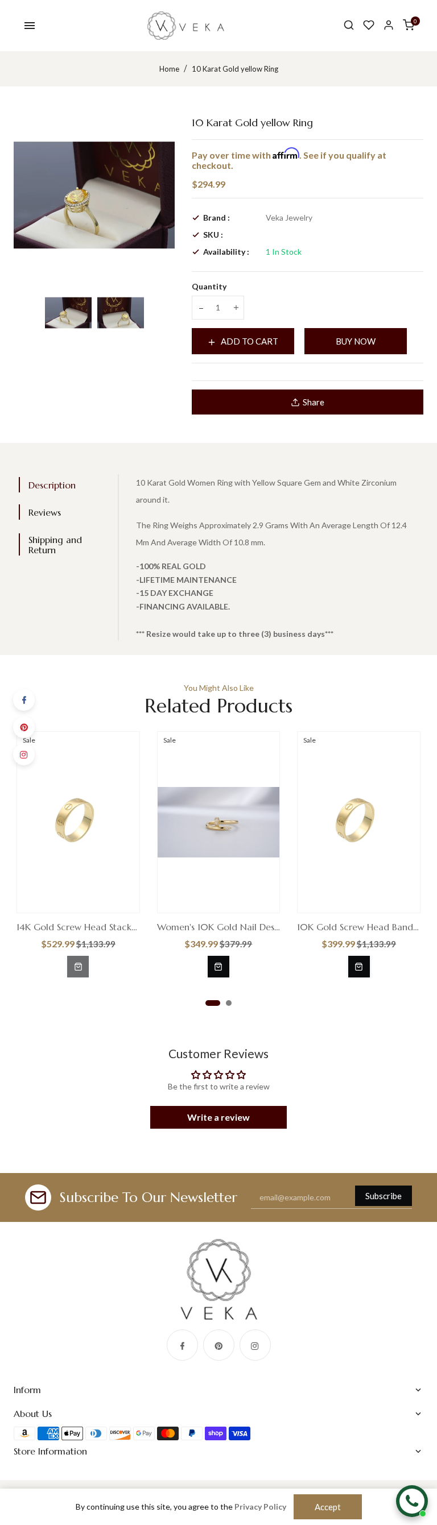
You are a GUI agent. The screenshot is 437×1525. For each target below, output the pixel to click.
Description (52, 485)
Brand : (216, 217)
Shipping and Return (55, 545)
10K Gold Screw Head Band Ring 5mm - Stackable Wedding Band (358, 927)
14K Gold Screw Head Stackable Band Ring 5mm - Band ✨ (78, 927)
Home (169, 68)
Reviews (44, 512)
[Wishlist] (368, 25)
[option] (68, 312)
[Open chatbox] (412, 1501)
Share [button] (313, 402)
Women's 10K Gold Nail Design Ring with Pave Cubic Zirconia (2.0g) (219, 927)
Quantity (209, 286)
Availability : (226, 251)
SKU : (213, 234)
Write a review (218, 1117)
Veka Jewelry (289, 217)
